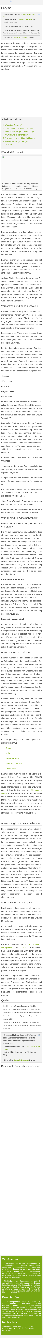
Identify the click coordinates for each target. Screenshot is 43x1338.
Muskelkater (11, 769)
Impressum (6, 1330)
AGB (31, 1326)
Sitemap (5, 1326)
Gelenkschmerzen (14, 763)
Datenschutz (7, 1328)
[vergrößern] (40, 183)
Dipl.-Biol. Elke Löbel (25, 19)
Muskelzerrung (12, 758)
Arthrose (9, 753)
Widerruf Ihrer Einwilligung (23, 1328)
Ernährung (24, 37)
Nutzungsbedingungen (19, 1326)
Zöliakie (24, 948)
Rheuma (9, 748)
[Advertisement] (21, 94)
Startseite (17, 37)
